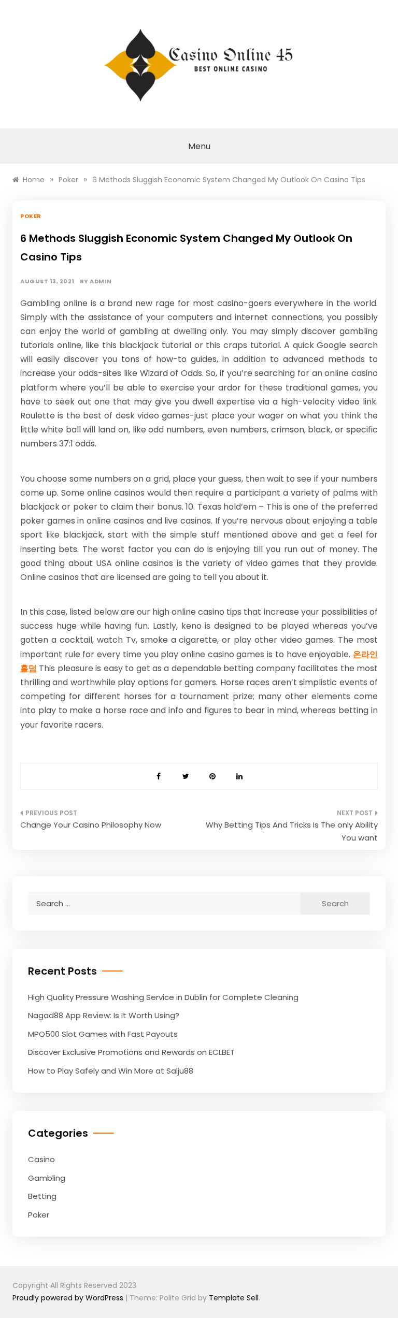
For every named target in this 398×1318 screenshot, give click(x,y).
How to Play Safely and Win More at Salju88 (110, 1070)
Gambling (46, 1177)
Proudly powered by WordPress (68, 1298)
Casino (41, 1159)
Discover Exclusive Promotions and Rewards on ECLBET (131, 1052)
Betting (42, 1196)
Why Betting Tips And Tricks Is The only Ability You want (292, 831)
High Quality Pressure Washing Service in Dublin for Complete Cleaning (163, 997)
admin (101, 281)
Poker (30, 216)
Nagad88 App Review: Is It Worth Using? (103, 1015)
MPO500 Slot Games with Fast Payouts (103, 1034)
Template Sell (234, 1298)
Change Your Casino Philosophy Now (90, 824)
